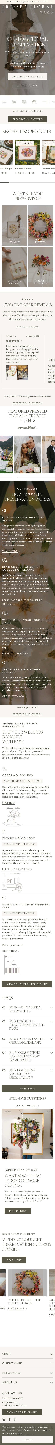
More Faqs (27, 1088)
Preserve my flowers (27, 119)
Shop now (9, 802)
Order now (10, 951)
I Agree (28, 1439)
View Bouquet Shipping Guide (27, 983)
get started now (14, 696)
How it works (27, 85)
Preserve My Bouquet (28, 76)
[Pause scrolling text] (48, 102)
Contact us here (26, 1105)
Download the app (15, 653)
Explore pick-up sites (17, 869)
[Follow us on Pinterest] (15, 1419)
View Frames (11, 550)
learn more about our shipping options (22, 602)
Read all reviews (27, 326)
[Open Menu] (3, 11)
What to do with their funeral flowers (24, 1302)
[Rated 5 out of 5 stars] (12, 341)
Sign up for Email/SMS (22, 1412)
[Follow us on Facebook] (9, 1419)
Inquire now (18, 1210)
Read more (14, 1259)
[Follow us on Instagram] (4, 1419)
